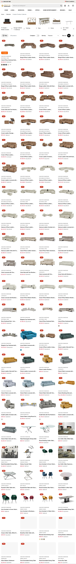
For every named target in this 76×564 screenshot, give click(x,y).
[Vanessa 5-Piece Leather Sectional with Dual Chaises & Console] (47, 191)
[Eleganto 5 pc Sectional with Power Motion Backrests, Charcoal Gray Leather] (9, 335)
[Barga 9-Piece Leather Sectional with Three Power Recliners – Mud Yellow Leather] (28, 45)
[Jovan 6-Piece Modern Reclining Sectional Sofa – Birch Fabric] (28, 285)
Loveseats (41, 272)
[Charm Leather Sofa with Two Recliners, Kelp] (66, 335)
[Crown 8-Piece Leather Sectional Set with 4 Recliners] (28, 121)
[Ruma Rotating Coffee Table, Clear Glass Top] (47, 428)
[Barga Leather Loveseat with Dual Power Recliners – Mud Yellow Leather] (66, 74)
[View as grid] (69, 35)
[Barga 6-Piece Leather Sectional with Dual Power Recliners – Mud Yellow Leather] (66, 45)
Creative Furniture (6, 56)
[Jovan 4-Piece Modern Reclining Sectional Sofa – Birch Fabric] (47, 285)
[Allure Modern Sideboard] (9, 548)
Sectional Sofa (5, 58)
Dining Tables (23, 558)
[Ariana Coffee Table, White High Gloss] (9, 522)
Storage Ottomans (6, 131)
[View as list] (73, 35)
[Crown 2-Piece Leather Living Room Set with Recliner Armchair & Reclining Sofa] (47, 335)
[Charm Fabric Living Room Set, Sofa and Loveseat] (28, 404)
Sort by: (44, 35)
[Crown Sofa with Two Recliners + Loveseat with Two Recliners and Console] (9, 97)
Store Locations (70, 1)
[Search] (61, 6)
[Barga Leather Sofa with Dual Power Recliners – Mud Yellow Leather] (47, 74)
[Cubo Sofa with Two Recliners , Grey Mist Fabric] (66, 238)
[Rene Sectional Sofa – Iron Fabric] (9, 309)
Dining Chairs (42, 462)
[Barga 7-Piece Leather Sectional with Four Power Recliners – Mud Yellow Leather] (47, 45)
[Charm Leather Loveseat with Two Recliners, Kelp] (28, 359)
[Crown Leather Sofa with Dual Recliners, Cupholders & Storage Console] (66, 144)
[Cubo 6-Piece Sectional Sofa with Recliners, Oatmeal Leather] (47, 309)
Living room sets (5, 107)
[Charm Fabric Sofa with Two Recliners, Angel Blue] (47, 382)
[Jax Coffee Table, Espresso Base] (66, 452)
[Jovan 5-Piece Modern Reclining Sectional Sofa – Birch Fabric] (66, 285)
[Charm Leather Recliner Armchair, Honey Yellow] (47, 359)
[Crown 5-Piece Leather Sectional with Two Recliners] (66, 97)
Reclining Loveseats (63, 84)
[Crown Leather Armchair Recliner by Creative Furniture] (47, 144)
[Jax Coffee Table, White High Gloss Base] (66, 428)
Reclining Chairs (43, 154)
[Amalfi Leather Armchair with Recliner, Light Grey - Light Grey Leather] (2, 419)
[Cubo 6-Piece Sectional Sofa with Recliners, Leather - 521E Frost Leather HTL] (8, 64)
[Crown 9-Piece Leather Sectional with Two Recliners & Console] (28, 97)
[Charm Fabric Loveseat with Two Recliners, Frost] (9, 382)
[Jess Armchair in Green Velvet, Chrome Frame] (47, 452)
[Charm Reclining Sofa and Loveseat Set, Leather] (66, 382)
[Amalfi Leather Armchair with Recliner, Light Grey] (9, 404)
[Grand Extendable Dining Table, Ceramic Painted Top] (66, 499)
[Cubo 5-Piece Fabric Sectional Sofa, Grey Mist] (47, 238)
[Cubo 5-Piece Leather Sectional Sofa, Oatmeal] (28, 238)
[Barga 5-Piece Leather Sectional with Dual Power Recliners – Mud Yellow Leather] (9, 74)
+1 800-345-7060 (6, 1)
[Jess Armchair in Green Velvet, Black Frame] (9, 499)
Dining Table (4, 462)
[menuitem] (6, 10)
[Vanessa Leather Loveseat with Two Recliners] (66, 215)
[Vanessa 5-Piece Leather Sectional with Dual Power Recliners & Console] (66, 191)
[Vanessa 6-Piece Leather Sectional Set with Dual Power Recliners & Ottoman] (9, 191)
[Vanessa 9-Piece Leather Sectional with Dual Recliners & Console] (47, 168)
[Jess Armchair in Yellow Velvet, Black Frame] (47, 499)
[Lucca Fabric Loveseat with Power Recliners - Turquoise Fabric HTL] (21, 350)
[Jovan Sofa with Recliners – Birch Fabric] (66, 262)
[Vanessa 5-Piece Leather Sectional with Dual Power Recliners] (28, 191)
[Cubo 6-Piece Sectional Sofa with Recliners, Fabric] (66, 309)
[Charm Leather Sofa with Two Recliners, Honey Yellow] (9, 359)
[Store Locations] (65, 6)
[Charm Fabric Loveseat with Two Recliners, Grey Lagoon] (66, 359)
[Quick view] (16, 42)
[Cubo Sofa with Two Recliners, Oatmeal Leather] (28, 262)
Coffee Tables (42, 438)
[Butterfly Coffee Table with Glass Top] (28, 522)
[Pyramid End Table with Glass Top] (28, 475)
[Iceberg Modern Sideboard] (66, 522)
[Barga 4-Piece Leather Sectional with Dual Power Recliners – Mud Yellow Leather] (28, 74)
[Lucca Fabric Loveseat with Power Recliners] (28, 335)
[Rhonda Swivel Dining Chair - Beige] (40, 539)
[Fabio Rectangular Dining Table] (28, 428)
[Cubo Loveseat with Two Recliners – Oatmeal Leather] (47, 262)
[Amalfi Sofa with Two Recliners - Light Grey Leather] (40, 419)
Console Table (24, 462)
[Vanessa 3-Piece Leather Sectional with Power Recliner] (28, 215)
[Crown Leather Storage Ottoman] (9, 121)
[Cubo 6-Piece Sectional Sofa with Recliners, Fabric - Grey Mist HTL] (59, 326)
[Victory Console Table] (28, 452)
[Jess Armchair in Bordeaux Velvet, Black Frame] (28, 499)
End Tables (23, 485)
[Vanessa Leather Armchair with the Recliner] (47, 215)
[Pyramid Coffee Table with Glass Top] (9, 475)
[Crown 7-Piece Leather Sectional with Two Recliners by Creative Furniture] (47, 121)
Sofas (59, 248)
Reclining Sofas (43, 84)
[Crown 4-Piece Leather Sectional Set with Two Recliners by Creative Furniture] (66, 121)
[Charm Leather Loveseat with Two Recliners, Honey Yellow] (66, 404)
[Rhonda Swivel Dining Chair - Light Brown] (44, 539)
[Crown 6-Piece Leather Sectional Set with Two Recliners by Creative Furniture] (28, 144)
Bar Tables (61, 558)
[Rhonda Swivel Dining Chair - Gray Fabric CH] (42, 539)
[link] (7, 24)
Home (2, 14)
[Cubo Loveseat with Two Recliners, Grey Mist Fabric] (9, 262)
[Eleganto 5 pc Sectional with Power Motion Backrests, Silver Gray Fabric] (28, 309)
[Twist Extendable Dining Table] (28, 548)
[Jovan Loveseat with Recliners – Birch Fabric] (9, 285)
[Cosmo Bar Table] (66, 548)
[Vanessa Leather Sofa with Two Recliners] (9, 238)
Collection (8, 14)
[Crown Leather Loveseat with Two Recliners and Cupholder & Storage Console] (9, 168)
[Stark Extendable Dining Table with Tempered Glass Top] (9, 452)
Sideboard (61, 532)
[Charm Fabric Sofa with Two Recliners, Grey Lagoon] (9, 428)
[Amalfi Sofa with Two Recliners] (47, 404)
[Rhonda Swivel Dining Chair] (47, 522)
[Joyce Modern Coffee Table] (66, 475)
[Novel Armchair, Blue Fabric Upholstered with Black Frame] (47, 475)
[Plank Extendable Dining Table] (47, 548)
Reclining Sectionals (25, 55)
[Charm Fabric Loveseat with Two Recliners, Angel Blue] (28, 382)
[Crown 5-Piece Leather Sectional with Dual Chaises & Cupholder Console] (47, 97)
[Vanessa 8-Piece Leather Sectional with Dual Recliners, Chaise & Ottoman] (66, 168)
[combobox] (37, 5)
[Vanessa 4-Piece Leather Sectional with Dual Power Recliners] (9, 215)
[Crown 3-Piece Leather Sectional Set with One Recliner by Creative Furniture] (9, 144)
